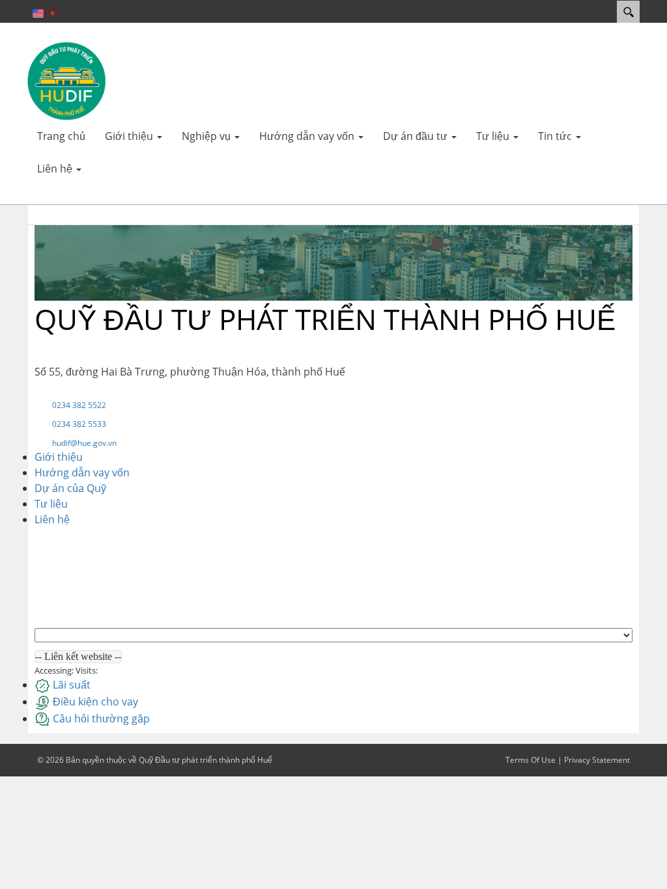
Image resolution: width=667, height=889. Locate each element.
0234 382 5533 (79, 424)
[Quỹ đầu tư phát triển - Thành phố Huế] (66, 80)
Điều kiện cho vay (95, 701)
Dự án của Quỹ (70, 488)
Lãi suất (72, 684)
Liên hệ (52, 519)
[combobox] (78, 656)
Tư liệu (51, 504)
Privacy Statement (597, 759)
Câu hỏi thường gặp (101, 718)
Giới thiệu (59, 457)
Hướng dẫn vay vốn (82, 472)
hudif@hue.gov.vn (84, 442)
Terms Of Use (530, 759)
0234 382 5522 (79, 405)
